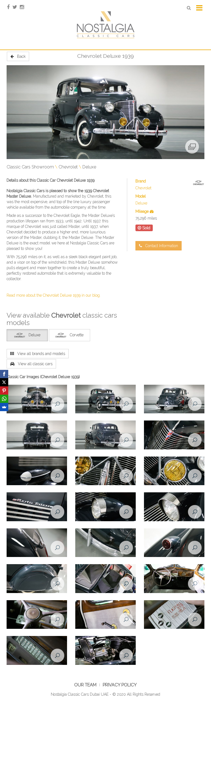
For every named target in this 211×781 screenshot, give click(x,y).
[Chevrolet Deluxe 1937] (37, 471)
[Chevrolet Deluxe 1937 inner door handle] (105, 614)
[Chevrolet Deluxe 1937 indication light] (174, 471)
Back (20, 56)
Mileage (142, 211)
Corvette (77, 335)
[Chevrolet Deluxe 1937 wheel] (37, 578)
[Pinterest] (4, 390)
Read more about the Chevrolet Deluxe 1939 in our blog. (54, 295)
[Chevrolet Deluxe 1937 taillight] (174, 543)
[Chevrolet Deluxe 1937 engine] (105, 650)
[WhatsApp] (4, 399)
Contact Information (160, 246)
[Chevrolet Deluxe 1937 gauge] (37, 650)
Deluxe (89, 167)
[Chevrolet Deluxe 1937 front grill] (174, 435)
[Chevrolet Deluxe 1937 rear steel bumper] (105, 543)
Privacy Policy (120, 684)
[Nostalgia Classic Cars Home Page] (105, 24)
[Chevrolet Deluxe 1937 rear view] (37, 435)
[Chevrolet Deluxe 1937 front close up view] (105, 471)
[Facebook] (4, 374)
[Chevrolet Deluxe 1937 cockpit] (174, 578)
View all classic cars (33, 364)
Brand (140, 181)
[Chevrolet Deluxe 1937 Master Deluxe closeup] (37, 506)
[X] (4, 382)
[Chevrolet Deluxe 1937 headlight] (105, 506)
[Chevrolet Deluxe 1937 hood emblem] (37, 543)
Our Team (85, 684)
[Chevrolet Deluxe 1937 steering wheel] (37, 614)
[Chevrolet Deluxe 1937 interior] (105, 578)
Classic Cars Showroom (30, 167)
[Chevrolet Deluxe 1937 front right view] (105, 399)
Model (140, 196)
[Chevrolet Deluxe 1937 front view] (37, 399)
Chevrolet (68, 167)
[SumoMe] (4, 407)
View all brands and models (39, 353)
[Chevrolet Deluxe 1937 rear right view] (174, 399)
